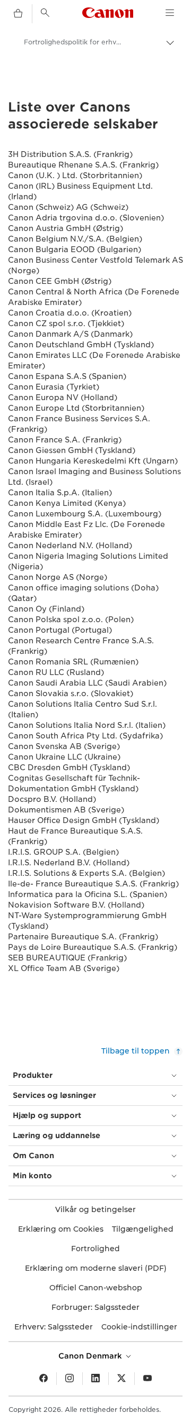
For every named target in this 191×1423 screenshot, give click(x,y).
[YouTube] (147, 1378)
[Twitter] (121, 1378)
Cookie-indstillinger (139, 1327)
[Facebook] (43, 1378)
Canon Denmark (91, 1356)
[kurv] (18, 13)
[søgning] (45, 12)
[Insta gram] (69, 1378)
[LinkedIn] (95, 1378)
